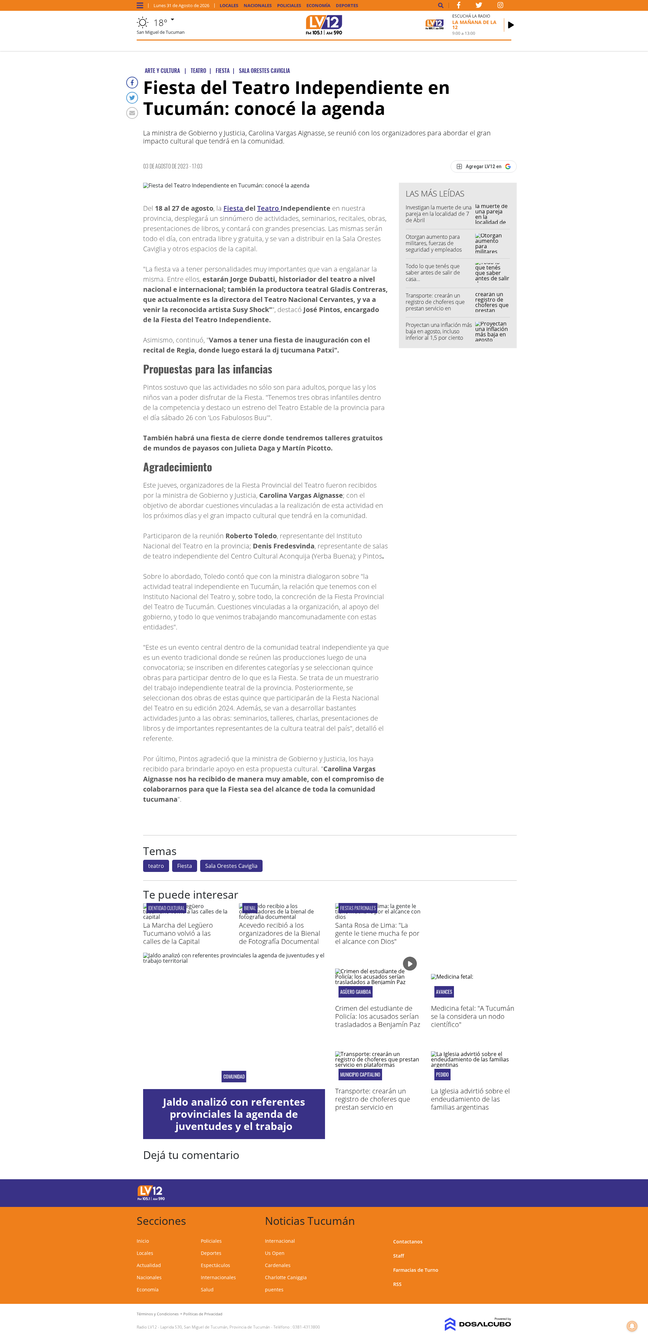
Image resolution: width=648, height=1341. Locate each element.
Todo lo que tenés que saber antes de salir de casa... (433, 272)
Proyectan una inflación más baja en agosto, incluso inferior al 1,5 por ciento (439, 331)
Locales (229, 5)
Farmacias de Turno (415, 1270)
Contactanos (408, 1241)
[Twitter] (132, 98)
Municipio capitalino (360, 1074)
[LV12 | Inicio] (504, 1219)
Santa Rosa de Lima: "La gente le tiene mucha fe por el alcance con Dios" (377, 933)
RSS (397, 1284)
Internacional (280, 1241)
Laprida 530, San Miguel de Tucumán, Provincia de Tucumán (215, 1327)
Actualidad (149, 1265)
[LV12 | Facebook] (458, 6)
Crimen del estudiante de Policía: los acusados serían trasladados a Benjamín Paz (377, 1016)
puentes (274, 1289)
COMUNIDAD (234, 1076)
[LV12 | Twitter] (479, 6)
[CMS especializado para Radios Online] (468, 1324)
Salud (207, 1289)
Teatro (268, 208)
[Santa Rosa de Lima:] (378, 917)
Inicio (143, 1241)
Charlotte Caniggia (286, 1277)
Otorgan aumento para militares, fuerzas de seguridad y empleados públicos (434, 246)
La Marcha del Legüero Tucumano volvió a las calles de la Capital (178, 933)
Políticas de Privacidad (202, 1313)
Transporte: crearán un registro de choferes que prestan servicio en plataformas (435, 305)
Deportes (347, 5)
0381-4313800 (306, 1327)
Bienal (250, 907)
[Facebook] (132, 82)
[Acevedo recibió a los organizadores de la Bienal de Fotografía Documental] (282, 917)
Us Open (275, 1253)
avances (444, 991)
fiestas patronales (358, 907)
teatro (156, 866)
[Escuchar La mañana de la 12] (511, 25)
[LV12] (151, 1199)
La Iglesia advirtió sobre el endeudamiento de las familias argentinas (470, 1099)
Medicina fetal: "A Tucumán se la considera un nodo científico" (472, 1016)
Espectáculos (215, 1265)
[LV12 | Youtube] (464, 1192)
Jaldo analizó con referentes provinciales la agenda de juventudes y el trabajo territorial (234, 1120)
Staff (398, 1256)
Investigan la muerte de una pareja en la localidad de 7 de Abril (438, 214)
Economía (318, 5)
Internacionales (218, 1277)
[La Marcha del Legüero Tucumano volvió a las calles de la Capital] (186, 917)
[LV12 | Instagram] (500, 6)
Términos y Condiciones (158, 1313)
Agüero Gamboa (355, 991)
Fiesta (234, 208)
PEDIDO (442, 1074)
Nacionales (258, 5)
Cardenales (278, 1265)
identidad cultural (166, 907)
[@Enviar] (132, 113)
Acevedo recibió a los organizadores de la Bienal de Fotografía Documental (279, 933)
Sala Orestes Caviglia (231, 866)
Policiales (289, 5)
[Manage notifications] (632, 1326)
